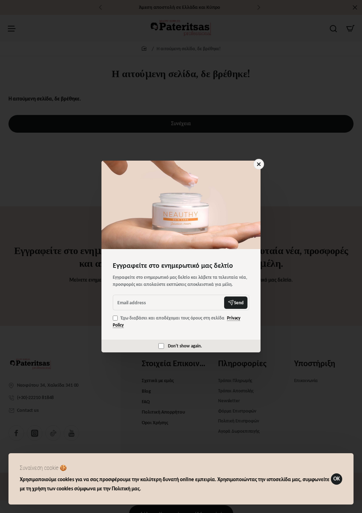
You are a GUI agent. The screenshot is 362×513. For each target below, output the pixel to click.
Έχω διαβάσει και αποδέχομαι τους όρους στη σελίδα (176, 321)
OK (336, 478)
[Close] (258, 164)
